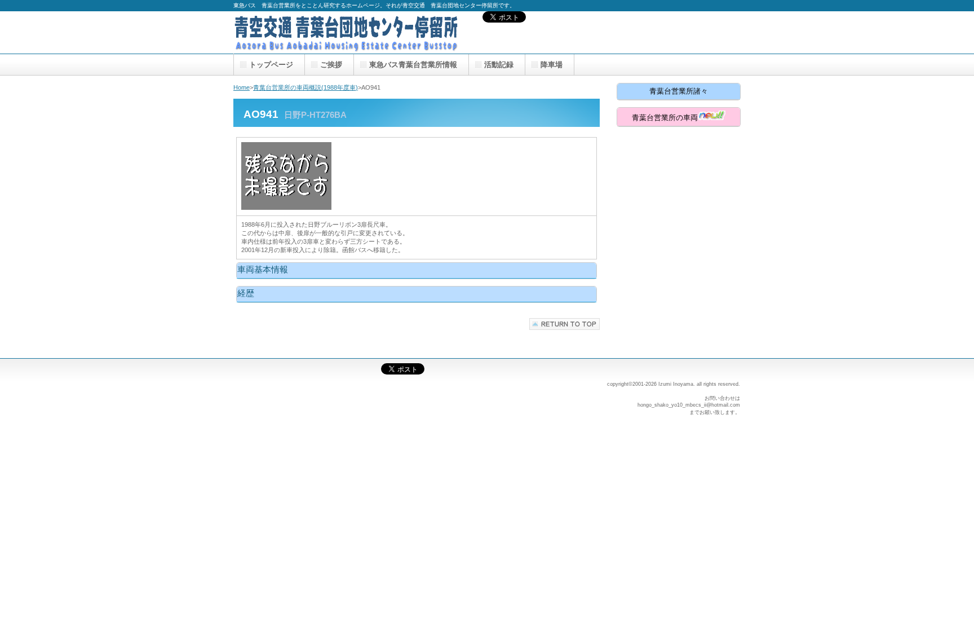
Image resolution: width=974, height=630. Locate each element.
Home (241, 87)
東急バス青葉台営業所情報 (413, 64)
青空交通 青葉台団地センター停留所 (346, 32)
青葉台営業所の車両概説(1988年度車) (305, 87)
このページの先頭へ (564, 324)
